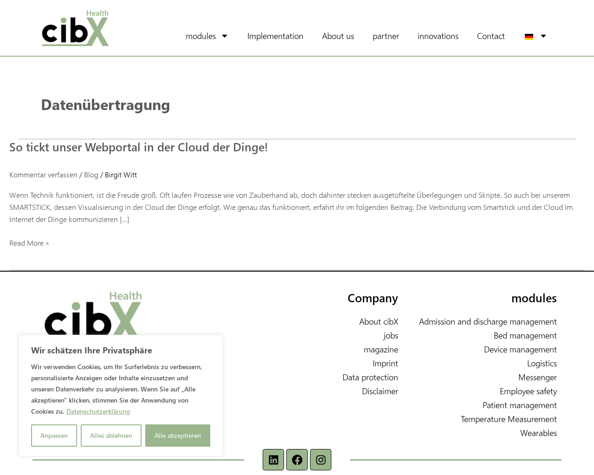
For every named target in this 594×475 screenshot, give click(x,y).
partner (386, 35)
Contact (491, 35)
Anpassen (54, 435)
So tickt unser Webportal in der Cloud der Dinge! (138, 146)
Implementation (275, 35)
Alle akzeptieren (178, 435)
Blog (91, 174)
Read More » (29, 242)
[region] (121, 395)
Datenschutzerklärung (98, 411)
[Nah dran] (213, 342)
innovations (438, 35)
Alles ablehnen (111, 435)
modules (201, 35)
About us (338, 35)
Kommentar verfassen (43, 174)
